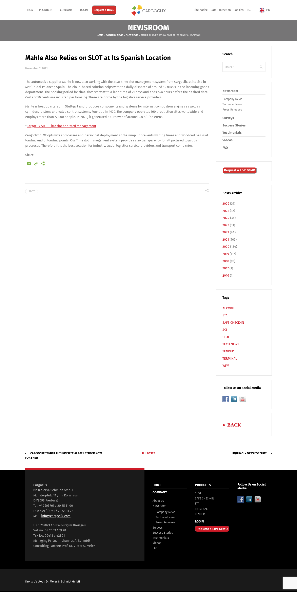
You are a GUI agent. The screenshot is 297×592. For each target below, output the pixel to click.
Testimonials (232, 133)
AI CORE (228, 308)
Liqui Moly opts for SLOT (249, 453)
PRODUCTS (46, 10)
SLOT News (132, 35)
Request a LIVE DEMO (239, 170)
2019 (225, 254)
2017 (225, 268)
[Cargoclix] (148, 10)
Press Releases (232, 109)
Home (31, 10)
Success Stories (234, 125)
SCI (224, 330)
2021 (225, 239)
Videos (227, 140)
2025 (225, 211)
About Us (158, 500)
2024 (225, 218)
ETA (224, 315)
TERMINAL (229, 358)
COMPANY (66, 10)
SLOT (31, 191)
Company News (114, 35)
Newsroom (230, 91)
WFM (225, 366)
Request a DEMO (104, 10)
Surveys (228, 118)
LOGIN (199, 521)
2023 (225, 225)
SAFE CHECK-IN (233, 322)
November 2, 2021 (36, 68)
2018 (225, 261)
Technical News (232, 104)
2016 (225, 275)
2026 (225, 203)
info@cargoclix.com (56, 516)
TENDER (228, 351)
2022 (225, 232)
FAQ (225, 148)
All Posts (148, 453)
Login (84, 10)
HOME (157, 485)
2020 (225, 247)
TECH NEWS (230, 344)
